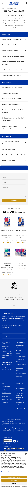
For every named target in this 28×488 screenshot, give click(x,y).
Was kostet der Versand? (10, 93)
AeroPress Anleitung (21, 356)
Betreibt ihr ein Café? (8, 149)
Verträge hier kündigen (19, 430)
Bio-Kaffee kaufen (6, 393)
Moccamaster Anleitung (19, 369)
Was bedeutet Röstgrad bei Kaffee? (13, 56)
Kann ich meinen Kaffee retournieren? (9, 127)
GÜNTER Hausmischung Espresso (7, 263)
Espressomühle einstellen (19, 352)
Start (3, 8)
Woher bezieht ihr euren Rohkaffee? (13, 155)
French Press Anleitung (19, 378)
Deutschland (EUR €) (7, 415)
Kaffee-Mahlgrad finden (20, 346)
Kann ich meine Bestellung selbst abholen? (12, 111)
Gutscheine (5, 402)
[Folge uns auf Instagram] (21, 408)
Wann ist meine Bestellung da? (11, 99)
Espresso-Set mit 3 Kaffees (20, 262)
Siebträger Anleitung (21, 373)
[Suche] (5, 3)
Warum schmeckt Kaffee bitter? (12, 39)
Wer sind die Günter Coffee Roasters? (10, 142)
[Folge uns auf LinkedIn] (24, 408)
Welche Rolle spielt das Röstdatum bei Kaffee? (13, 63)
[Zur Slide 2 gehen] (13, 305)
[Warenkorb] (25, 3)
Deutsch (18, 415)
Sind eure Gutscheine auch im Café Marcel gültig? (13, 119)
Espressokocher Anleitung (20, 360)
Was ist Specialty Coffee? (10, 50)
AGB (3, 421)
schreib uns (11, 25)
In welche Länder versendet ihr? (12, 88)
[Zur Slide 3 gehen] (14, 305)
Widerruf (7, 421)
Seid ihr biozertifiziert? (9, 160)
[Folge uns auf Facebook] (17, 408)
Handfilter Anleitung (21, 364)
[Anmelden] (24, 336)
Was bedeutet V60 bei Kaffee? (11, 75)
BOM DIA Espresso (21, 230)
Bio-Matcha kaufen (7, 399)
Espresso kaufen (6, 386)
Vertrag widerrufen (7, 430)
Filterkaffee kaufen (6, 389)
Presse (19, 423)
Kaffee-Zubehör (6, 396)
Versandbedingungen (6, 423)
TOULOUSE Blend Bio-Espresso (7, 232)
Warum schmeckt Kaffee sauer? (12, 45)
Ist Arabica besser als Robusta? (12, 70)
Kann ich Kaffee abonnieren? (11, 104)
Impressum (14, 423)
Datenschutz (5, 327)
